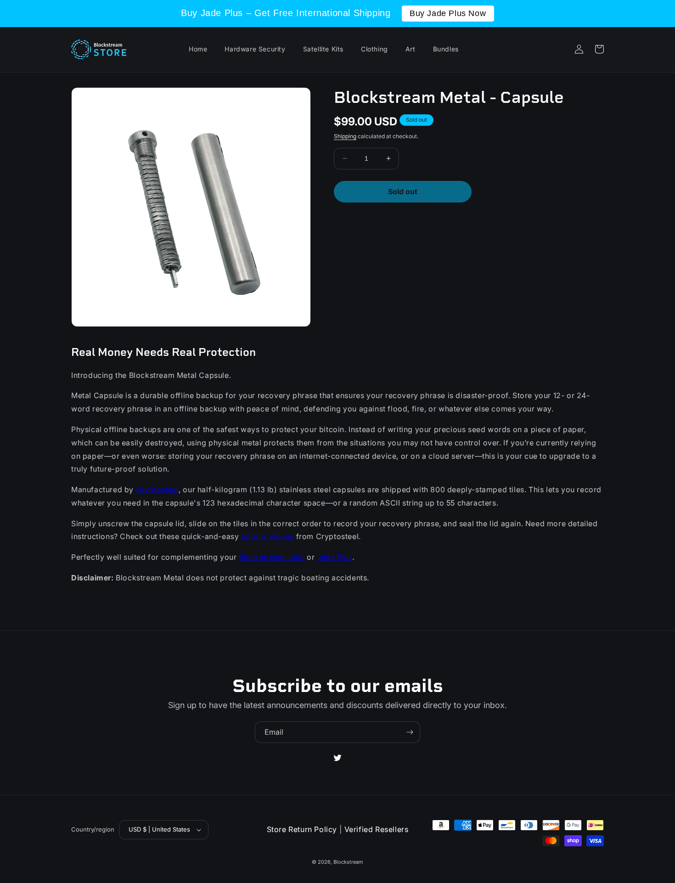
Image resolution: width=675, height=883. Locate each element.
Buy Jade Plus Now (448, 13)
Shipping (345, 136)
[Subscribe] (409, 732)
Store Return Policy (302, 829)
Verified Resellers (376, 829)
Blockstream (348, 862)
